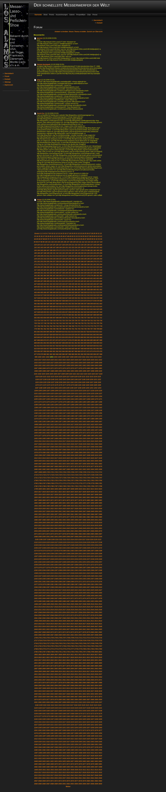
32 (101, 233)
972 (88, 351)
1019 (48, 360)
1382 (68, 419)
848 (44, 337)
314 (94, 267)
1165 (83, 382)
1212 (68, 391)
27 (90, 233)
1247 (72, 396)
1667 (52, 466)
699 (60, 318)
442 (82, 284)
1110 (70, 374)
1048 (96, 363)
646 (100, 309)
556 (94, 298)
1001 (43, 357)
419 (79, 281)
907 (91, 343)
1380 (60, 419)
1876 (72, 500)
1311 (56, 407)
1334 (80, 410)
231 (41, 259)
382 (100, 276)
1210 (60, 391)
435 (60, 284)
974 (94, 351)
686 (88, 315)
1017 (40, 360)
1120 (41, 377)
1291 (44, 405)
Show (45, 15)
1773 (68, 483)
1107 (59, 374)
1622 (76, 458)
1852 (44, 497)
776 (94, 326)
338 (100, 270)
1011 (83, 357)
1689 (72, 469)
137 (91, 245)
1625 (88, 458)
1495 (44, 438)
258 (57, 261)
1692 (84, 469)
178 (82, 250)
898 (63, 343)
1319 (88, 407)
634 (63, 309)
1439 (92, 427)
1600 (56, 455)
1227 (60, 393)
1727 (88, 475)
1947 (84, 511)
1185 (95, 385)
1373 (100, 416)
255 (48, 261)
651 (48, 312)
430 (44, 284)
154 (76, 247)
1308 (44, 407)
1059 (72, 365)
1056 (60, 365)
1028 (84, 360)
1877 (76, 500)
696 (51, 318)
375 (79, 276)
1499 (60, 438)
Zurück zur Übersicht (94, 32)
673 (48, 315)
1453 (80, 430)
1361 (52, 416)
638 (76, 309)
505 (72, 292)
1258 (48, 399)
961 (54, 351)
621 (91, 306)
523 (60, 295)
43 (57, 236)
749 (79, 323)
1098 (92, 371)
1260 (56, 399)
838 (82, 335)
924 (75, 346)
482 (69, 290)
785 (54, 329)
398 (82, 278)
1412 (52, 424)
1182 (83, 385)
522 (57, 295)
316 (100, 267)
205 (97, 253)
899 (66, 343)
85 (81, 239)
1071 (52, 368)
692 (38, 318)
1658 (84, 464)
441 (79, 284)
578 (94, 301)
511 (91, 292)
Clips (89, 15)
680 (69, 315)
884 (88, 340)
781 (41, 329)
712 (100, 318)
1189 (44, 388)
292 (94, 264)
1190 (48, 388)
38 (46, 236)
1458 (100, 430)
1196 (72, 388)
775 (91, 326)
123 (47, 245)
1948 (88, 511)
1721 (64, 475)
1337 (92, 410)
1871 (52, 500)
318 (38, 270)
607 (48, 306)
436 (63, 284)
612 (63, 306)
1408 (36, 424)
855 (66, 337)
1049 (100, 363)
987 (66, 354)
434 (57, 284)
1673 (76, 466)
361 (35, 276)
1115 (89, 374)
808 (57, 332)
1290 (40, 405)
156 (82, 247)
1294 (56, 405)
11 (55, 233)
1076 (72, 368)
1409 (40, 424)
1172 (45, 385)
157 (85, 247)
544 (57, 298)
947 (79, 349)
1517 (64, 441)
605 (41, 306)
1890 (60, 503)
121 (41, 245)
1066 (100, 365)
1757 (72, 480)
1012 (87, 357)
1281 (72, 402)
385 (41, 278)
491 (97, 290)
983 (54, 354)
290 (88, 264)
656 (63, 312)
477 (54, 290)
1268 (88, 399)
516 (38, 295)
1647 (40, 464)
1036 (48, 363)
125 (54, 245)
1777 (84, 483)
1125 (60, 377)
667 (97, 312)
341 (41, 273)
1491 (96, 436)
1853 (48, 497)
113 (86, 242)
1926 (68, 508)
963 (60, 351)
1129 (76, 377)
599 (91, 304)
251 (35, 261)
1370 (88, 416)
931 (97, 346)
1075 (68, 368)
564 (51, 301)
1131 (83, 377)
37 (44, 236)
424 (94, 281)
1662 (100, 464)
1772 (64, 483)
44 (59, 236)
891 (41, 343)
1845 (84, 494)
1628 (100, 458)
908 (94, 343)
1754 (60, 480)
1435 (76, 427)
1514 (52, 441)
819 (91, 332)
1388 (92, 419)
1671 (68, 466)
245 (85, 259)
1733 (44, 478)
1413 (56, 424)
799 (97, 329)
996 (94, 354)
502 (63, 292)
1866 (100, 497)
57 (88, 236)
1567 (60, 450)
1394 (48, 422)
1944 (72, 511)
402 (94, 278)
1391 (36, 422)
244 (82, 259)
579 (97, 301)
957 (41, 351)
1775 (76, 483)
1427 (44, 427)
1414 (60, 424)
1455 (88, 430)
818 (88, 332)
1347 (64, 413)
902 (76, 343)
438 (69, 284)
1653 (64, 464)
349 (66, 273)
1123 (52, 377)
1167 (91, 382)
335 (91, 270)
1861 (80, 497)
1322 (100, 407)
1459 (36, 433)
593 (72, 304)
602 (100, 304)
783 (48, 329)
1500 (64, 438)
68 (44, 239)
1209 (56, 391)
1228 (64, 393)
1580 (44, 452)
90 (92, 239)
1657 (80, 464)
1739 (68, 478)
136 (88, 245)
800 (100, 329)
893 (48, 343)
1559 (96, 447)
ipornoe (40, 38)
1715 (40, 475)
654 (57, 312)
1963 (80, 514)
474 (44, 290)
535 (97, 295)
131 (72, 245)
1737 (60, 478)
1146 (76, 379)
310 (82, 267)
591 (66, 304)
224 (88, 256)
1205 (40, 391)
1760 (84, 480)
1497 (52, 438)
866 (100, 337)
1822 (60, 492)
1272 (36, 402)
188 (44, 253)
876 (63, 340)
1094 (76, 371)
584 (44, 304)
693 (41, 318)
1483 (64, 436)
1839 (60, 494)
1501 (68, 438)
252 (38, 261)
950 (88, 349)
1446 (52, 430)
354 (82, 273)
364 (44, 276)
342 (44, 273)
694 (44, 318)
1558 (92, 447)
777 (97, 326)
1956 (52, 514)
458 (63, 287)
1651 (56, 464)
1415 (64, 424)
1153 (37, 382)
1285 (88, 402)
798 (94, 329)
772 (82, 326)
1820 (52, 492)
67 (42, 239)
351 (72, 273)
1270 (96, 399)
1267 (84, 399)
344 (51, 273)
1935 (36, 511)
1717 (48, 475)
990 (76, 354)
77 (64, 239)
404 (100, 278)
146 (51, 247)
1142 (60, 379)
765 (60, 326)
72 (53, 239)
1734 (48, 478)
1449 (64, 430)
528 (76, 295)
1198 (79, 388)
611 (60, 306)
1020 (52, 360)
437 (66, 284)
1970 (40, 517)
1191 (52, 388)
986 (63, 354)
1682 (44, 469)
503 (66, 292)
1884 (36, 503)
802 (38, 332)
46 (64, 236)
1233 (84, 393)
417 (72, 281)
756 (100, 323)
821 (97, 332)
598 (88, 304)
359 (97, 273)
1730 (100, 475)
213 (54, 256)
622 (94, 306)
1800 (40, 489)
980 (44, 354)
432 (51, 284)
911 (35, 346)
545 (60, 298)
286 (76, 264)
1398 (64, 422)
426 (100, 281)
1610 (96, 455)
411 (54, 281)
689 (97, 315)
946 (76, 349)
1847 (92, 494)
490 (94, 290)
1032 (100, 360)
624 (100, 306)
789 (66, 329)
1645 (100, 461)
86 (83, 239)
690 (100, 315)
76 (61, 239)
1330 (64, 410)
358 (94, 273)
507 (79, 292)
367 (54, 276)
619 (85, 306)
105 (61, 242)
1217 (88, 391)
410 (51, 281)
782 (44, 329)
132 (75, 245)
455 (54, 287)
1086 (44, 371)
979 (41, 354)
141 (35, 247)
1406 (96, 422)
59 (92, 236)
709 (91, 318)
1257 (44, 399)
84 (79, 239)
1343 (48, 413)
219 (72, 256)
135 (85, 245)
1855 (56, 497)
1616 (52, 458)
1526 (100, 441)
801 (35, 332)
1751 (48, 480)
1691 (80, 469)
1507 (92, 438)
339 (35, 273)
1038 (56, 363)
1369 (84, 416)
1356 (100, 413)
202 (88, 253)
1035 (44, 363)
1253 (96, 396)
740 (51, 323)
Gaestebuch (9, 73)
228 (100, 256)
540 (44, 298)
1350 (76, 413)
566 (57, 301)
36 (42, 236)
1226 (56, 393)
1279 (64, 402)
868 (38, 340)
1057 (64, 365)
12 (57, 233)
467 (91, 287)
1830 (92, 492)
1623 (80, 458)
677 (60, 315)
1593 (96, 452)
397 (79, 278)
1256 (40, 399)
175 (72, 250)
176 (76, 250)
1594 (100, 452)
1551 (64, 447)
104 (58, 242)
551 (79, 298)
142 (38, 247)
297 (41, 267)
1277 (56, 402)
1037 (52, 363)
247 (91, 259)
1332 (72, 410)
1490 (92, 436)
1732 (40, 478)
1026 (76, 360)
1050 (36, 365)
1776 (80, 483)
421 (85, 281)
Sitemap (8, 82)
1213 (72, 391)
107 (68, 242)
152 (69, 247)
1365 (68, 416)
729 (85, 321)
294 (100, 264)
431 (48, 284)
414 (63, 281)
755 (97, 323)
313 (91, 267)
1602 (64, 455)
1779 (92, 483)
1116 (93, 374)
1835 (44, 494)
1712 (96, 472)
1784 (44, 486)
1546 (44, 447)
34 (37, 236)
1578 (36, 452)
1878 (80, 500)
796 (88, 329)
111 (80, 242)
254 (44, 261)
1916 (96, 506)
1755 (64, 480)
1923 (56, 508)
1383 (72, 419)
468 (94, 287)
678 (63, 315)
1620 (68, 458)
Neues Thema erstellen (77, 32)
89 (90, 239)
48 (68, 236)
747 (72, 323)
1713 (100, 472)
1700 (48, 472)
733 (97, 321)
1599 (52, 455)
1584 (60, 452)
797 (91, 329)
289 (85, 264)
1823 (64, 492)
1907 (60, 506)
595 (79, 304)
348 (63, 273)
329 (72, 270)
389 (54, 278)
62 (99, 236)
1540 (88, 444)
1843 (76, 494)
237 (60, 259)
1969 (36, 517)
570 (69, 301)
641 (85, 309)
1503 (76, 438)
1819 (48, 492)
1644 (96, 461)
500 (57, 292)
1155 (45, 382)
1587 (72, 452)
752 (88, 323)
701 (66, 318)
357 (91, 273)
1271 (100, 399)
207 (35, 256)
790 (69, 329)
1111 (74, 374)
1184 (91, 385)
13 (59, 233)
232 (44, 259)
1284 (84, 402)
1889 (56, 503)
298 (44, 267)
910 (100, 343)
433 (54, 284)
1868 (40, 500)
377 (85, 276)
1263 (68, 399)
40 (50, 236)
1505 (84, 438)
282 (63, 264)
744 (63, 323)
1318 (84, 407)
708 (88, 318)
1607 (84, 455)
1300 (80, 405)
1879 (84, 500)
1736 (56, 478)
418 (75, 281)
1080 (88, 368)
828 (51, 335)
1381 (64, 419)
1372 (96, 416)
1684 (52, 469)
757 (35, 326)
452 (44, 287)
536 (100, 295)
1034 (40, 363)
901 (72, 343)
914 (44, 346)
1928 (76, 508)
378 (88, 276)
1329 (60, 410)
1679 (100, 466)
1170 (37, 385)
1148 (83, 379)
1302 (88, 405)
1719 (56, 475)
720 (57, 321)
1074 (64, 368)
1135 (99, 377)
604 (38, 306)
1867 (36, 500)
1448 (60, 430)
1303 (92, 405)
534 (94, 295)
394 (69, 278)
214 (57, 256)
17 (68, 233)
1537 (76, 444)
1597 (44, 455)
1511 (40, 441)
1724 (76, 475)
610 (57, 306)
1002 (47, 357)
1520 (76, 441)
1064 (92, 365)
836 (76, 335)
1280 (68, 402)
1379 (56, 419)
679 (66, 315)
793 (79, 329)
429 (41, 284)
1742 (80, 478)
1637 (68, 461)
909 (97, 343)
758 (38, 326)
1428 (48, 427)
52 (77, 236)
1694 (92, 469)
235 (54, 259)
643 (91, 309)
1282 (76, 402)
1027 (80, 360)
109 (74, 242)
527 (72, 295)
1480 (52, 436)
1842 (72, 494)
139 (97, 245)
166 (44, 250)
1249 (80, 396)
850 (51, 337)
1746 (96, 478)
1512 (44, 441)
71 (50, 239)
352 (76, 273)
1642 (88, 461)
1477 (40, 436)
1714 (36, 475)
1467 (68, 433)
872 (51, 340)
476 (51, 290)
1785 (48, 486)
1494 (40, 438)
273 (35, 264)
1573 (84, 450)
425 (97, 281)
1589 (80, 452)
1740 (72, 478)
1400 (72, 422)
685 (85, 315)
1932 (92, 508)
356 (88, 273)
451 (41, 287)
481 (66, 290)
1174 (52, 385)
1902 (40, 506)
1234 (88, 393)
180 (88, 250)
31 (99, 233)
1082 (96, 368)
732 (94, 321)
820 (94, 332)
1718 (52, 475)
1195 (68, 388)
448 (100, 284)
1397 (60, 422)
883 (85, 340)
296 (38, 267)
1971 (44, 517)
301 (54, 267)
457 (60, 287)
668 (100, 312)
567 (60, 301)
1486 (76, 436)
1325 (44, 410)
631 (54, 309)
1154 (41, 382)
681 (72, 315)
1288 (100, 402)
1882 (96, 500)
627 (41, 309)
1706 (72, 472)
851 (54, 337)
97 (39, 242)
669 (35, 315)
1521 (80, 441)
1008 (72, 357)
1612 (36, 458)
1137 (41, 379)
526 (69, 295)
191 (54, 253)
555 (91, 298)
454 (51, 287)
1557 (88, 447)
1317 (80, 407)
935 (41, 349)
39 (48, 236)
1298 (72, 405)
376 (82, 276)
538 (38, 298)
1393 (44, 422)
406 (38, 281)
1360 (48, 416)
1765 (36, 483)
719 (54, 321)
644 (94, 309)
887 (97, 340)
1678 (96, 466)
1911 (76, 506)
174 (69, 250)
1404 (88, 422)
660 (76, 312)
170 (57, 250)
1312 (60, 407)
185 (35, 253)
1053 (48, 365)
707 (85, 318)
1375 (40, 419)
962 (57, 351)
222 (82, 256)
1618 (60, 458)
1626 (92, 458)
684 (82, 315)
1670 (64, 466)
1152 (99, 379)
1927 (72, 508)
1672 (72, 466)
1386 (84, 419)
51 (75, 236)
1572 (80, 450)
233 (48, 259)
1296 (64, 405)
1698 (40, 472)
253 (41, 261)
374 (76, 276)
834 (69, 335)
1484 (68, 436)
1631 (44, 461)
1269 (92, 399)
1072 (56, 368)
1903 (44, 506)
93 (99, 239)
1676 (88, 466)
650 (44, 312)
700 (63, 318)
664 (88, 312)
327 (66, 270)
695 (48, 318)
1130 (79, 377)
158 (88, 247)
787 (60, 329)
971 (85, 351)
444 (88, 284)
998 (100, 354)
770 (76, 326)
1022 (60, 360)
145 (48, 247)
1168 (95, 382)
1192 (56, 388)
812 (69, 332)
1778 (88, 483)
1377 (48, 419)
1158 (56, 382)
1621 (72, 458)
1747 (100, 478)
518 (44, 295)
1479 (48, 436)
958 (44, 351)
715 (41, 321)
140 (100, 245)
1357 (36, 416)
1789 (64, 486)
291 (91, 264)
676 (57, 315)
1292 (48, 405)
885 (91, 340)
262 (69, 261)
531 (85, 295)
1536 (72, 444)
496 (44, 292)
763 (54, 326)
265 (79, 261)
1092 (68, 371)
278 (51, 264)
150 (63, 247)
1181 (80, 385)
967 (72, 351)
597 (85, 304)
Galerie (72, 15)
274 (38, 264)
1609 (92, 455)
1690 (76, 469)
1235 (92, 393)
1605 (76, 455)
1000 (39, 357)
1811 (84, 489)
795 (85, 329)
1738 (64, 478)
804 (44, 332)
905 (85, 343)
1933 (96, 508)
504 (69, 292)
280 (57, 264)
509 (85, 292)
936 (44, 349)
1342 (44, 413)
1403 (84, 422)
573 (79, 301)
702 (69, 318)
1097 (88, 371)
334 (88, 270)
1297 (68, 405)
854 (63, 337)
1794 (84, 486)
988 (69, 354)
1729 (96, 475)
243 (79, 259)
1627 (96, 458)
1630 (40, 461)
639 (79, 309)
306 (69, 267)
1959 (64, 514)
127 (60, 245)
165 (41, 250)
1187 (37, 388)
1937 (44, 511)
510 (88, 292)
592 (69, 304)
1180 (76, 385)
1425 (36, 427)
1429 (52, 427)
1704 (64, 472)
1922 (52, 508)
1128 (72, 377)
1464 (56, 433)
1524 (92, 441)
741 (54, 323)
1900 (100, 503)
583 (41, 304)
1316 (76, 407)
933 (35, 349)
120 (38, 245)
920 (63, 346)
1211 (64, 391)
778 (100, 326)
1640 (80, 461)
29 (94, 233)
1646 (36, 464)
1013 (92, 357)
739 (48, 323)
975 (97, 351)
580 (100, 301)
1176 (60, 385)
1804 (56, 489)
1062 (84, 365)
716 (44, 321)
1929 (80, 508)
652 (51, 312)
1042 (72, 363)
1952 (36, 514)
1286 (92, 402)
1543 (100, 444)
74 (57, 239)
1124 (56, 377)
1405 (92, 422)
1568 (64, 450)
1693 (88, 469)
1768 (48, 483)
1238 (36, 396)
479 (60, 290)
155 (79, 247)
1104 (47, 374)
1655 (72, 464)
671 (41, 315)
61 (97, 236)
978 (38, 354)
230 (38, 259)
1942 (64, 511)
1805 (60, 489)
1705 (68, 472)
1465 (60, 433)
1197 (75, 388)
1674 (80, 466)
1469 (76, 433)
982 (51, 354)
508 (82, 292)
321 (48, 270)
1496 (48, 438)
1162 (72, 382)
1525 (96, 441)
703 (72, 318)
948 (82, 349)
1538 (80, 444)
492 (100, 290)
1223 (44, 393)
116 (95, 242)
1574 (88, 450)
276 (44, 264)
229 (35, 259)
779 (35, 329)
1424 (100, 424)
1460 (40, 433)
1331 (68, 410)
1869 (44, 500)
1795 (88, 486)
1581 (48, 452)
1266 (80, 399)
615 (72, 306)
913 (41, 346)
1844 (80, 494)
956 (38, 351)
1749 (40, 480)
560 (38, 301)
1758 (76, 480)
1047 (92, 363)
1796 (92, 486)
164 (38, 250)
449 (35, 287)
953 (97, 349)
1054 (52, 365)
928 (88, 346)
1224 (48, 393)
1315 (72, 407)
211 (48, 256)
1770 (56, 483)
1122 (48, 377)
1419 (80, 424)
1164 (80, 382)
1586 (68, 452)
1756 (68, 480)
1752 (52, 480)
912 (38, 346)
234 (51, 259)
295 (35, 267)
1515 (56, 441)
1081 (92, 368)
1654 (68, 464)
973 (91, 351)
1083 (100, 368)
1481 (56, 436)
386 (44, 278)
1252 (92, 396)
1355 (96, 413)
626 (38, 309)
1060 (76, 365)
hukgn (39, 200)
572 (76, 301)
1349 (72, 413)
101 (49, 242)
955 (35, 351)
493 (35, 292)
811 (66, 332)
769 (72, 326)
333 (85, 270)
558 (100, 298)
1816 (36, 492)
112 (83, 242)
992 (82, 354)
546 (63, 298)
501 (60, 292)
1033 (36, 363)
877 (66, 340)
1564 (48, 450)
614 (69, 306)
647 (35, 312)
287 (79, 264)
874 (57, 340)
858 (76, 337)
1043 (76, 363)
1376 (44, 419)
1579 (40, 452)
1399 (68, 422)
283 (66, 264)
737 (41, 323)
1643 (92, 461)
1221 (36, 393)
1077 (76, 368)
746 (69, 323)
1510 (36, 441)
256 (51, 261)
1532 (56, 444)
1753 (56, 480)
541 (48, 298)
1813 (92, 489)
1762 (92, 480)
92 (97, 239)
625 (35, 309)
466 (88, 287)
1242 (52, 396)
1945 (76, 511)
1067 (36, 368)
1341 (40, 413)
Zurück (37, 233)
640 (82, 309)
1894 (76, 503)
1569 (68, 450)
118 (101, 242)
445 (91, 284)
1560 (100, 447)
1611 (100, 455)
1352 (84, 413)
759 (41, 326)
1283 (80, 402)
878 (69, 340)
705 (79, 318)
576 (88, 301)
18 (70, 233)
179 (85, 250)
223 (85, 256)
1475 (100, 433)
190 (51, 253)
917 (54, 346)
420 (82, 281)
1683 (48, 469)
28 (92, 233)
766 (63, 326)
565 (54, 301)
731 (91, 321)
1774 (72, 483)
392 (63, 278)
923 (72, 346)
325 (60, 270)
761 (48, 326)
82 (75, 239)
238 (63, 259)
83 (77, 239)
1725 (80, 475)
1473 (92, 433)
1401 (76, 422)
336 (94, 270)
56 (86, 236)
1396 (56, 422)
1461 (44, 433)
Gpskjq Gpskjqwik (43, 64)
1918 (36, 508)
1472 (88, 433)
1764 (100, 480)
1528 (40, 444)
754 (94, 323)
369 (60, 276)
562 (44, 301)
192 (57, 253)
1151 (95, 379)
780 (38, 329)
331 (79, 270)
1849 (100, 494)
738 (44, 323)
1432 (64, 427)
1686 (60, 469)
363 (41, 276)
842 (94, 335)
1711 (92, 472)
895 (54, 343)
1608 (88, 455)
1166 (87, 382)
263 (72, 261)
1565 (52, 450)
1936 (40, 511)
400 (88, 278)
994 (88, 354)
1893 (72, 503)
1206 (44, 391)
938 (51, 349)
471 (35, 290)
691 (35, 318)
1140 (52, 379)
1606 (80, 455)
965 (66, 351)
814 (75, 332)
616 (75, 306)
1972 (48, 517)
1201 (91, 388)
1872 (56, 500)
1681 (40, 469)
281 (60, 264)
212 (51, 256)
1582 (52, 452)
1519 (72, 441)
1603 (68, 455)
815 (79, 332)
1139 (48, 379)
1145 (72, 379)
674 (51, 315)
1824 (68, 492)
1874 (64, 500)
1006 (63, 357)
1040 (64, 363)
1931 (88, 508)
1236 (96, 393)
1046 (88, 363)
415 (66, 281)
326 (63, 270)
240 (69, 259)
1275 (48, 402)
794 (82, 329)
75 (59, 239)
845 (35, 337)
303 (60, 267)
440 (76, 284)
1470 (80, 433)
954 (100, 349)
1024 (68, 360)
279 (54, 264)
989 (72, 354)
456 (57, 287)
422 (88, 281)
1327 (52, 410)
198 (76, 253)
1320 (92, 407)
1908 (64, 506)
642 (88, 309)
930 (94, 346)
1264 (72, 399)
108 (71, 242)
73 (55, 239)
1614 (44, 458)
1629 (36, 461)
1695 (96, 469)
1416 (68, 424)
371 (66, 276)
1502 (72, 438)
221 (79, 256)
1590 (84, 452)
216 (63, 256)
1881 (92, 500)
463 (79, 287)
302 (57, 267)
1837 (52, 494)
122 (44, 245)
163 (35, 250)
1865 (96, 497)
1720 (60, 475)
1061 (80, 365)
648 (38, 312)
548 (69, 298)
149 (60, 247)
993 (85, 354)
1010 (80, 357)
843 (97, 335)
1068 (40, 368)
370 (63, 276)
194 (63, 253)
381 (97, 276)
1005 (59, 357)
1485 (72, 436)
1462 (48, 433)
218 (69, 256)
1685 (56, 469)
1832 (100, 492)
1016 (36, 360)
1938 (48, 511)
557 (97, 298)
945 (72, 349)
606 (44, 306)
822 (100, 332)
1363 (60, 416)
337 (97, 270)
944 (69, 349)
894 (51, 343)
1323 (36, 410)
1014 (96, 357)
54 (81, 236)
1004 (55, 357)
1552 (68, 447)
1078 (80, 368)
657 (66, 312)
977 (35, 354)
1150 (91, 379)
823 (35, 335)
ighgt (39, 80)
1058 (68, 365)
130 (69, 245)
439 (72, 284)
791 (72, 329)
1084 (36, 371)
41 (53, 236)
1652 (60, 464)
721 (60, 321)
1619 (64, 458)
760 (44, 326)
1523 (88, 441)
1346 (60, 413)
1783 (40, 486)
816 (82, 332)
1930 (84, 508)
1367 (76, 416)
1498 (56, 438)
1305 (100, 405)
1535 (68, 444)
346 (57, 273)
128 (63, 245)
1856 (60, 497)
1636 (64, 461)
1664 (40, 466)
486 (82, 290)
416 (69, 281)
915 (47, 346)
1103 (43, 374)
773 (85, 326)
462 (76, 287)
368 (57, 276)
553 (85, 298)
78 (66, 239)
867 (35, 340)
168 (51, 250)
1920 (44, 508)
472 (38, 290)
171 (60, 250)
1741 (76, 478)
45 (61, 236)
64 (35, 239)
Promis (51, 15)
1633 (52, 461)
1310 (52, 407)
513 (97, 292)
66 (39, 239)
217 (66, 256)
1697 (36, 472)
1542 (96, 444)
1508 (96, 438)
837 (79, 335)
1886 (44, 503)
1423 (96, 424)
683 (79, 315)
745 (66, 323)
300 (51, 267)
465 (85, 287)
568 (63, 301)
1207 (48, 391)
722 (63, 321)
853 (60, 337)
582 (38, 304)
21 (77, 233)
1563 (44, 450)
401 (91, 278)
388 (51, 278)
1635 (60, 461)
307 (72, 267)
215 (60, 256)
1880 (88, 500)
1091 (64, 371)
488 (88, 290)
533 (91, 295)
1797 (96, 486)
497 (48, 292)
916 (51, 346)
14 (61, 233)
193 (60, 253)
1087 (48, 371)
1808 (72, 489)
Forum (7, 76)
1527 (36, 444)
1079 (84, 368)
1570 (72, 450)
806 (51, 332)
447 (97, 284)
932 (100, 346)
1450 (68, 430)
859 (79, 337)
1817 (40, 492)
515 (35, 295)
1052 (44, 365)
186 (38, 253)
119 (35, 245)
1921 (48, 508)
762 (51, 326)
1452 (76, 430)
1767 (44, 483)
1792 (76, 486)
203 (91, 253)
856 (69, 337)
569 (66, 301)
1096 (84, 371)
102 (52, 242)
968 (76, 351)
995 (91, 354)
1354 (92, 413)
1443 (40, 430)
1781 (100, 483)
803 (41, 332)
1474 (96, 433)
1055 (56, 365)
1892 (68, 503)
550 (76, 298)
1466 (64, 433)
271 (97, 261)
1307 (40, 407)
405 (35, 281)
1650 (52, 464)
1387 (88, 419)
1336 (88, 410)
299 (48, 267)
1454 (84, 430)
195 (66, 253)
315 (97, 267)
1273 (40, 402)
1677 (92, 466)
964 (63, 351)
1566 (56, 450)
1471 (84, 433)
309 (79, 267)
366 (51, 276)
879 (72, 340)
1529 (44, 444)
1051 (40, 365)
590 (63, 304)
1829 (88, 492)
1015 (100, 357)
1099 (96, 371)
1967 (96, 514)
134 (82, 245)
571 (72, 301)
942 (63, 349)
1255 (36, 399)
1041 (68, 363)
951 (91, 349)
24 (83, 233)
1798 (100, 486)
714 (38, 321)
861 (85, 337)
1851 (40, 497)
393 (66, 278)
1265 (76, 399)
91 (94, 239)
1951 (100, 511)
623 (97, 306)
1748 (36, 480)
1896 (84, 503)
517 (41, 295)
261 (66, 261)
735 (35, 323)
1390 (100, 419)
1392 (40, 422)
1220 (100, 391)
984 (57, 354)
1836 (48, 494)
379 (91, 276)
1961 (72, 514)
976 (100, 351)
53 (79, 236)
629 (48, 309)
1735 (52, 478)
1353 (88, 413)
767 (66, 326)
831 (60, 335)
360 (100, 273)
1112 (78, 374)
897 (60, 343)
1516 (60, 441)
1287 (96, 402)
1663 (36, 466)
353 (79, 273)
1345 (56, 413)
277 (48, 264)
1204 (36, 391)
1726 (84, 475)
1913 (84, 506)
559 (35, 301)
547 (66, 298)
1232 (80, 393)
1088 (52, 371)
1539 (84, 444)
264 (76, 261)
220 (75, 256)
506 (76, 292)
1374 (36, 419)
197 (72, 253)
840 (88, 335)
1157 (52, 382)
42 (55, 236)
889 (35, 343)
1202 (95, 388)
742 (57, 323)
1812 (88, 489)
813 (72, 332)
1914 (88, 506)
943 (66, 349)
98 (41, 242)
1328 (56, 410)
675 (54, 315)
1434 (72, 427)
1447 (56, 430)
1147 (80, 379)
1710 (88, 472)
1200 (87, 388)
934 (38, 349)
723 (66, 321)
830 (57, 335)
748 (76, 323)
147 (54, 247)
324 (57, 270)
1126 (64, 377)
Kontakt (7, 79)
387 (48, 278)
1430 (56, 427)
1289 (36, 405)
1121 (44, 377)
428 (38, 284)
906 (88, 343)
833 (66, 335)
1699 (44, 472)
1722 (68, 475)
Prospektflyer (80, 15)
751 (85, 323)
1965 (88, 514)
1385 (80, 419)
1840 (64, 494)
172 (63, 250)
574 (82, 301)
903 (79, 343)
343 (48, 273)
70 (48, 239)
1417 (72, 424)
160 (94, 247)
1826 (76, 492)
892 (44, 343)
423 (91, 281)
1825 (72, 492)
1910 (72, 506)
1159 (60, 382)
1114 (85, 374)
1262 (64, 399)
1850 (36, 497)
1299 (76, 405)
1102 (39, 374)
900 (69, 343)
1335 (84, 410)
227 (97, 256)
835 (72, 335)
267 (85, 261)
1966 (92, 514)
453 (48, 287)
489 (91, 290)
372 (69, 276)
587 (54, 304)
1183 (87, 385)
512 (94, 292)
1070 (48, 368)
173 (66, 250)
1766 (40, 483)
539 (41, 298)
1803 (52, 489)
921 (66, 346)
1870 (48, 500)
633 (60, 309)
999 (36, 357)
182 (94, 250)
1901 (36, 506)
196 (69, 253)
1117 (97, 374)
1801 (44, 489)
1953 (40, 514)
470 (100, 287)
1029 (88, 360)
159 (91, 247)
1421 (88, 424)
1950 (96, 511)
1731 (36, 478)
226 (94, 256)
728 (82, 321)
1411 (48, 424)
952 (94, 349)
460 (69, 287)
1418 (76, 424)
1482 (60, 436)
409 (48, 281)
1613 (40, 458)
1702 (56, 472)
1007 (68, 357)
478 (57, 290)
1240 (44, 396)
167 (48, 250)
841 (91, 335)
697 (54, 318)
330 (76, 270)
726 (76, 321)
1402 (80, 422)
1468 (72, 433)
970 (82, 351)
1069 (44, 368)
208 (38, 256)
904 (82, 343)
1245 (64, 396)
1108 (63, 374)
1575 (92, 450)
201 (85, 253)
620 (88, 306)
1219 (96, 391)
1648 (44, 464)
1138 (45, 379)
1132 (87, 377)
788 (63, 329)
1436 (80, 427)
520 (51, 295)
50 (72, 236)
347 (60, 273)
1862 (84, 497)
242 (76, 259)
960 (51, 351)
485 (79, 290)
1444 (44, 430)
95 (35, 242)
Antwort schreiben (61, 32)
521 (54, 295)
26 (88, 233)
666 (94, 312)
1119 (37, 377)
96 (37, 242)
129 (66, 245)
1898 (92, 503)
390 (57, 278)
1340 (36, 413)
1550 (60, 447)
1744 (88, 478)
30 (96, 233)
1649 (48, 464)
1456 (92, 430)
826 (44, 335)
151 (66, 247)
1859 (72, 497)
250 (100, 259)
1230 (72, 393)
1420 (84, 424)
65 (37, 239)
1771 (60, 483)
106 (65, 242)
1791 (72, 486)
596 (82, 304)
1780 (96, 483)
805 (48, 332)
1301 (84, 405)
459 (66, 287)
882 (82, 340)
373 (72, 276)
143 (41, 247)
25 (85, 233)
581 (35, 304)
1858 (68, 497)
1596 (40, 455)
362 (38, 276)
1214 (76, 391)
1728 (92, 475)
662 (82, 312)
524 (63, 295)
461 (72, 287)
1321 (96, 407)
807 (54, 332)
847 (41, 337)
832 (63, 335)
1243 (56, 396)
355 (85, 273)
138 (94, 245)
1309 (48, 407)
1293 (52, 405)
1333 (76, 410)
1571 (76, 450)
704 (76, 318)
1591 (88, 452)
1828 (84, 492)
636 (69, 309)
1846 (88, 494)
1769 (52, 483)
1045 (84, 363)
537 (35, 298)
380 (94, 276)
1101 (35, 374)
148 (57, 247)
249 (97, 259)
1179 (72, 385)
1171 (41, 385)
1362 (56, 416)
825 (41, 335)
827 (48, 335)
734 (100, 321)
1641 (84, 461)
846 (38, 337)
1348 (68, 413)
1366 (72, 416)
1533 (60, 444)
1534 (64, 444)
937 (48, 349)
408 (44, 281)
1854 (52, 497)
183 (97, 250)
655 (60, 312)
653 (54, 312)
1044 (80, 363)
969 (79, 351)
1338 (96, 410)
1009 (76, 357)
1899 (96, 503)
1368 (80, 416)
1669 (60, 466)
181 (91, 250)
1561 (36, 450)
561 (41, 301)
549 (72, 298)
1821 (56, 492)
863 (91, 337)
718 (51, 321)
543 (54, 298)
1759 (80, 480)
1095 (80, 371)
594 (76, 304)
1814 (96, 489)
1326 (48, 410)
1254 (100, 396)
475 (48, 290)
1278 (60, 402)
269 (91, 261)
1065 (96, 365)
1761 (88, 480)
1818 (44, 492)
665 (91, 312)
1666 (48, 466)
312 (88, 267)
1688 (68, 469)
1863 (88, 497)
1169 (99, 382)
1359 (44, 416)
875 (60, 340)
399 (85, 278)
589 (60, 304)
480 (63, 290)
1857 (64, 497)
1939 (52, 511)
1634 (56, 461)
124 (51, 245)
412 (57, 281)
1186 (99, 385)
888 (100, 340)
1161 (68, 382)
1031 (96, 360)
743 (60, 323)
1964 (84, 514)
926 (82, 346)
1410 (44, 424)
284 (69, 264)
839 (85, 335)
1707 (76, 472)
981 (48, 354)
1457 (96, 430)
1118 (100, 374)
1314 (68, 407)
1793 (80, 486)
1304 (96, 405)
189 (48, 253)
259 (60, 261)
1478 (44, 436)
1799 (36, 489)
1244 (60, 396)
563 (48, 301)
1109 (67, 374)
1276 (52, 402)
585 (48, 304)
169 (54, 250)
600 (94, 304)
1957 (56, 514)
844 (100, 335)
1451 (72, 430)
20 (74, 233)
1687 (64, 469)
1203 (99, 388)
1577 (100, 450)
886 (94, 340)
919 (60, 346)
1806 (64, 489)
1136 (37, 379)
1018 (44, 360)
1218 (92, 391)
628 (44, 309)
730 (88, 321)
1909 (68, 506)
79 (68, 239)
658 (69, 312)
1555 (80, 447)
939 (54, 349)
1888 (52, 503)
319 (41, 270)
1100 (100, 371)
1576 (96, 450)
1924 (60, 508)
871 (48, 340)
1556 (84, 447)
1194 (64, 388)
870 (44, 340)
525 (66, 295)
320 (44, 270)
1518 (68, 441)
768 (69, 326)
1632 (48, 461)
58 (90, 236)
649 (41, 312)
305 (66, 267)
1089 (56, 371)
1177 (64, 385)
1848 (96, 494)
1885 (40, 503)
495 (41, 292)
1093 (72, 371)
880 (76, 340)
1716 (44, 475)
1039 (60, 363)
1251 (88, 396)
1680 (36, 469)
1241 (48, 396)
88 (88, 239)
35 (39, 236)
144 (44, 247)
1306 (36, 407)
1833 (36, 494)
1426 (40, 427)
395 (72, 278)
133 (79, 245)
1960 (68, 514)
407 (41, 281)
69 (46, 239)
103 (55, 242)
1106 (55, 374)
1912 (80, 506)
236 (57, 259)
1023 (64, 360)
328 (69, 270)
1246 (68, 396)
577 (91, 301)
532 (88, 295)
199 (79, 253)
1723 (72, 475)
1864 (92, 497)
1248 (76, 396)
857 (72, 337)
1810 (80, 489)
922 (69, 346)
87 (86, 239)
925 (79, 346)
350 (69, 273)
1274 (44, 402)
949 (85, 349)
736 (38, 323)
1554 (76, 447)
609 (54, 306)
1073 (60, 368)
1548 (52, 447)
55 (83, 236)
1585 (64, 452)
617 (79, 306)
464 (82, 287)
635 (66, 309)
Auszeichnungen (62, 15)
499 (54, 292)
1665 (44, 466)
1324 (40, 410)
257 (54, 261)
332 (82, 270)
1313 (64, 407)
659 (72, 312)
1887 (48, 503)
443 (85, 284)
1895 (80, 503)
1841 (68, 494)
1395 (52, 422)
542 (51, 298)
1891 (64, 503)
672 (44, 315)
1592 (92, 452)
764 (57, 326)
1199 (83, 388)
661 (79, 312)
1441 (100, 427)
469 (97, 287)
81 (72, 239)
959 (48, 351)
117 (98, 242)
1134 (95, 377)
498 (51, 292)
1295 (60, 405)
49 (70, 236)
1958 (60, 514)
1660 (92, 464)
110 (77, 242)
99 (43, 242)
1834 (40, 494)
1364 (64, 416)
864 (94, 337)
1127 (68, 377)
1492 (100, 436)
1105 (51, 374)
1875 (68, 500)
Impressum (9, 85)
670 (38, 315)
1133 (91, 377)
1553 (72, 447)
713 (35, 321)
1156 (48, 382)
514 (100, 292)
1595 (36, 455)
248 (94, 259)
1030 (92, 360)
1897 (88, 503)
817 (85, 332)
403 (97, 278)
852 (57, 337)
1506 (88, 438)
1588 (76, 452)
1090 (60, 371)
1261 (60, 399)
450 (38, 287)
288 (82, 264)
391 (60, 278)
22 (79, 233)
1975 (60, 517)
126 (57, 245)
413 (60, 281)
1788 (60, 486)
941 (60, 349)
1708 (80, 472)
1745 (92, 478)
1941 (60, 511)
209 (41, 256)
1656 (76, 464)
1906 (56, 506)
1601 (60, 455)
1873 (60, 500)
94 (101, 239)
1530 (48, 444)
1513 (48, 441)
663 (85, 312)
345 (54, 273)
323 (54, 270)
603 (35, 306)
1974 (56, 517)
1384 (76, 419)
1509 (100, 438)
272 (100, 261)
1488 (84, 436)
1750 (44, 480)
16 (66, 233)
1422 (92, 424)
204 (94, 253)
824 (38, 335)
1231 (76, 393)
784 (51, 329)
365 (48, 276)
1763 (96, 480)
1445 (48, 430)
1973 (52, 517)
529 (79, 295)
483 (72, 290)
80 (70, 239)
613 (66, 306)
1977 (68, 517)
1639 (76, 461)
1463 (52, 433)
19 (72, 233)
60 (94, 236)
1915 (92, 506)
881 (79, 340)
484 (76, 290)
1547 (48, 447)
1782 (36, 486)
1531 (52, 444)
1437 (84, 427)
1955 (48, 514)
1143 (64, 379)
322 (51, 270)
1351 (80, 413)
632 (57, 309)
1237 (100, 393)
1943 (68, 511)
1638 (72, 461)
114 (89, 242)
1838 (56, 494)
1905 (52, 506)
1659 (88, 464)
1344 (52, 413)
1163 (76, 382)
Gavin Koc (41, 113)
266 (82, 261)
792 (76, 329)
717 (48, 321)
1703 (60, 472)
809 (60, 332)
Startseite (38, 15)
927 (85, 346)
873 (54, 340)
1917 (100, 506)
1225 (52, 393)
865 (97, 337)
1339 (100, 410)
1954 (44, 514)
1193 (60, 388)
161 (97, 247)
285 (72, 264)
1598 (48, 455)
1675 (84, 466)
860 (82, 337)
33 (35, 236)
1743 (84, 478)
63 (101, 236)
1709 (84, 472)
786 (57, 329)
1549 (56, 447)
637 (72, 309)
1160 (64, 382)
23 (81, 233)
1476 (36, 436)
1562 (40, 450)
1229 (68, 393)
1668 (56, 466)
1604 (72, 455)
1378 (52, 419)
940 (57, 349)
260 (63, 261)
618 (82, 306)
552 (82, 298)
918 (57, 346)
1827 (80, 492)
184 (100, 250)
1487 (80, 436)
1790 (68, 486)
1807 (68, 489)
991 (79, 354)
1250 (84, 396)
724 (69, 321)
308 (76, 267)
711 (97, 318)
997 (97, 354)
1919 (40, 508)
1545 (40, 447)
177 (79, 250)
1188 (40, 388)
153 (72, 247)
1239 (40, 396)
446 (94, 284)
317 (35, 270)
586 (51, 304)
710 (94, 318)
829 (54, 335)
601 (97, 304)
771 (79, 326)
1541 (92, 444)
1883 (100, 500)
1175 (56, 385)
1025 (72, 360)
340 (38, 273)
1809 (76, 489)
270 (94, 261)
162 (100, 247)
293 (97, 264)
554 (88, 298)
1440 (96, 427)
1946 (80, 511)
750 (82, 323)
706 (82, 318)
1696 (100, 469)
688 (94, 315)
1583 (56, 452)
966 (69, 351)
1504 (80, 438)
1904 (48, 506)
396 (76, 278)
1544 (36, 447)
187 (41, 253)
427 (35, 284)
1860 (76, 497)
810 (63, 332)
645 (97, 309)
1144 (68, 379)
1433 (68, 427)
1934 (100, 508)
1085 (40, 371)
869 (41, 340)
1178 (68, 385)
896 (57, 343)
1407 (100, 422)
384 (38, 278)
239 (66, 259)
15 (63, 233)
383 (35, 278)
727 (79, 321)
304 (63, 267)
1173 (48, 385)
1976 (64, 517)
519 (48, 295)
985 (60, 354)
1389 (96, 419)
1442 (36, 430)
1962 (76, 514)
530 (82, 295)
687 (91, 315)
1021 (56, 360)
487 (85, 290)
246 (88, 259)
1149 (87, 379)
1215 (80, 391)
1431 (60, 427)
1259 (52, 399)
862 (88, 337)
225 (91, 256)
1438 (88, 427)
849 (48, 337)
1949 (92, 511)
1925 (64, 508)
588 (57, 304)
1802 (48, 489)
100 (46, 242)
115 (92, 242)
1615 (48, 458)
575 (85, 301)
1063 (88, 365)
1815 (100, 489)
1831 (96, 492)
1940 (56, 511)
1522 (84, 441)
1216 (84, 391)
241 (72, 259)
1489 (88, 436)
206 (100, 253)
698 (57, 318)
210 (44, 256)
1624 (84, 458)
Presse (94, 15)
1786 (52, 486)
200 (82, 253)
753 (91, 323)
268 (88, 261)
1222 (40, 393)
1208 (52, 391)
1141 (56, 379)
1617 (56, 458)
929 (91, 346)
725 (72, 321)
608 (51, 306)
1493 (36, 438)
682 (76, 315)
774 (88, 326)
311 (85, 267)
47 (66, 236)
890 (38, 343)
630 (51, 309)
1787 (56, 486)
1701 (52, 472)
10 (52, 233)
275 (41, 264)
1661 (96, 464)
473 (41, 290)
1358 (40, 416)
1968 (100, 514)
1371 (92, 416)
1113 (82, 374)
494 (38, 292)
